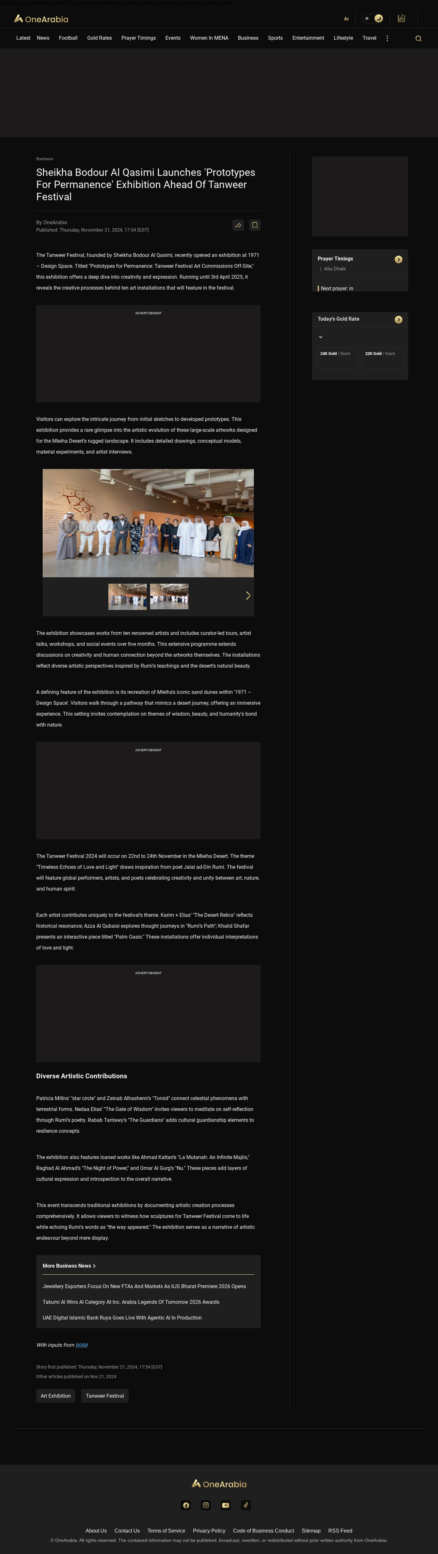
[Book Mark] (255, 225)
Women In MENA (209, 38)
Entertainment (308, 38)
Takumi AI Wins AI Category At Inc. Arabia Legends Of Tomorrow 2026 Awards (131, 1302)
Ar (346, 19)
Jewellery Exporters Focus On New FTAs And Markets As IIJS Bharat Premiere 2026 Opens (144, 1286)
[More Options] (387, 38)
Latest (23, 38)
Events (173, 38)
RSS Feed (340, 1530)
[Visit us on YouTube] (226, 1505)
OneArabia (41, 22)
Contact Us (127, 1530)
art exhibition (56, 1396)
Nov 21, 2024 (103, 1376)
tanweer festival (105, 1396)
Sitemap (311, 1530)
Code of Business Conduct (263, 1530)
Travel (369, 38)
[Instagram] (278, 250)
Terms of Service (166, 1530)
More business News (67, 1266)
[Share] (238, 225)
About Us (96, 1530)
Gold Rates (99, 38)
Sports (275, 38)
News (43, 38)
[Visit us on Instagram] (206, 1505)
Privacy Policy (209, 1530)
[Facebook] (262, 250)
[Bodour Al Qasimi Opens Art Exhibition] (127, 597)
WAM (81, 1345)
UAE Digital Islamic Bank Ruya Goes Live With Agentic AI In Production (122, 1318)
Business (248, 38)
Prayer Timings (139, 38)
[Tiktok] (293, 250)
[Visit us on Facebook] (186, 1505)
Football (68, 38)
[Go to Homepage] (219, 1484)
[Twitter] (247, 250)
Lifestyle (343, 38)
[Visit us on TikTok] (246, 1505)
